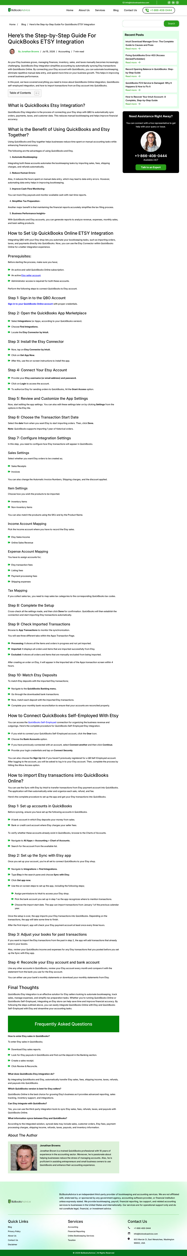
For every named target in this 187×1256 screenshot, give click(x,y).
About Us (84, 10)
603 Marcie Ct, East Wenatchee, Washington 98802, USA (154, 1241)
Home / (13, 24)
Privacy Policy (14, 1231)
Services (100, 10)
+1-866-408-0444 (151, 156)
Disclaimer (12, 1244)
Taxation (72, 1240)
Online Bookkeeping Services (81, 1236)
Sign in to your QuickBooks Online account (30, 303)
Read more (131, 48)
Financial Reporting (76, 1231)
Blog (116, 10)
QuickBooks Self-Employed (42, 722)
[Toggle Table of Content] (35, 93)
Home (69, 10)
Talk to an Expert (151, 167)
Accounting (64, 51)
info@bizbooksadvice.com (137, 2)
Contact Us (130, 10)
